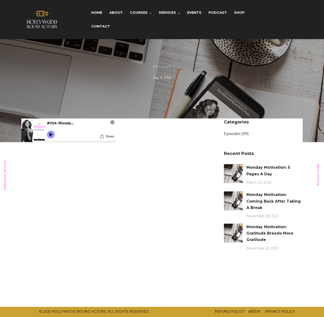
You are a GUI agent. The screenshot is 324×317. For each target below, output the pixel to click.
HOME (96, 12)
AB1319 (254, 311)
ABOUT (116, 12)
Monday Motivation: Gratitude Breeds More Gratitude (269, 233)
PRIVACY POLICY (279, 311)
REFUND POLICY (229, 311)
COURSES (139, 12)
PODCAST (217, 12)
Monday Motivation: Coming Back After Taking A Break (273, 201)
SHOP (239, 12)
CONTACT (100, 26)
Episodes (162, 66)
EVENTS (194, 12)
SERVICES (167, 12)
